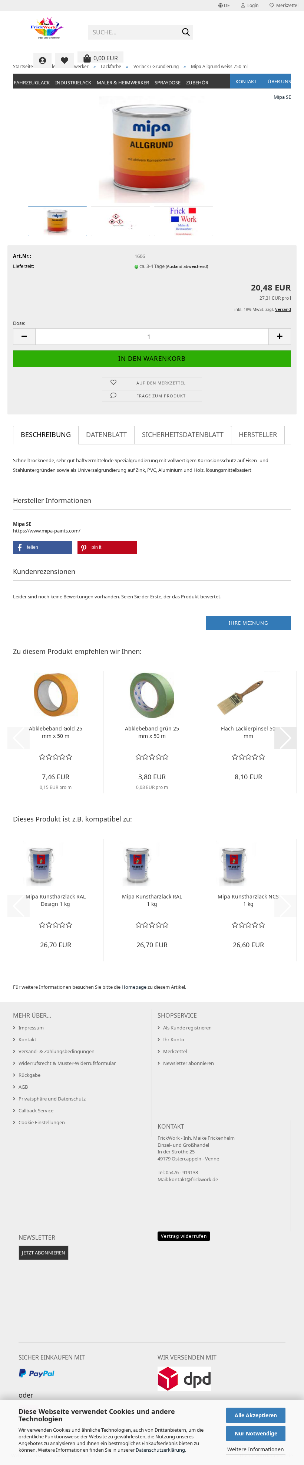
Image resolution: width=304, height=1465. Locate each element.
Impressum (31, 1027)
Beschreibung (46, 434)
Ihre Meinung (248, 622)
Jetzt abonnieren (43, 1252)
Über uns (279, 81)
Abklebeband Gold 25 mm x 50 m (55, 732)
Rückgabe (29, 1075)
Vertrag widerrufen (184, 1236)
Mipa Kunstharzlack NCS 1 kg (248, 900)
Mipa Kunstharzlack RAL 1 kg (152, 900)
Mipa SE (282, 97)
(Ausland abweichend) (187, 266)
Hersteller (258, 434)
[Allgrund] (152, 148)
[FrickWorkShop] (48, 30)
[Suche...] (186, 32)
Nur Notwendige (256, 1433)
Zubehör (197, 82)
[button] (224, 5)
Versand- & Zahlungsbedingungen (57, 1051)
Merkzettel (286, 5)
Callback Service (36, 1110)
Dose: (19, 323)
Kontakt (246, 81)
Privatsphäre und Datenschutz (52, 1098)
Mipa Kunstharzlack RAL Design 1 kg (56, 900)
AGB (23, 1086)
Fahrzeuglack (32, 82)
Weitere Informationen (255, 1449)
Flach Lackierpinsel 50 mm (248, 732)
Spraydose (168, 82)
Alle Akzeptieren (256, 1415)
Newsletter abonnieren (188, 1063)
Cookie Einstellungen (42, 1122)
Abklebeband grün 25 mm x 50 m (152, 732)
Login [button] (251, 5)
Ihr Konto (173, 1039)
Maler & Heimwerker (123, 82)
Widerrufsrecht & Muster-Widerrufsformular (67, 1063)
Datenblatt (106, 434)
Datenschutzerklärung (160, 1449)
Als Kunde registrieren (187, 1027)
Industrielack (73, 82)
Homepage (134, 987)
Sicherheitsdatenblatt (183, 434)
